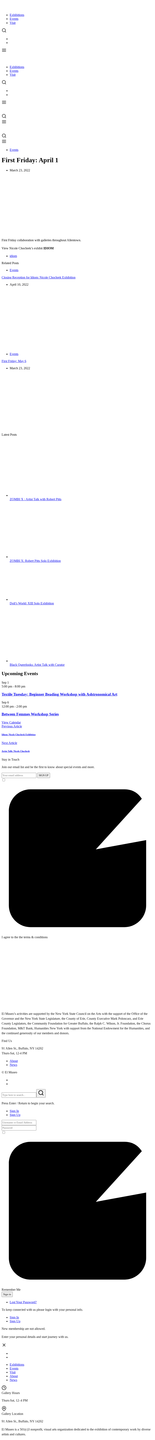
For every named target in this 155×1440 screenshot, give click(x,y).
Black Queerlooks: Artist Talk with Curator (37, 664)
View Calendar (11, 722)
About (14, 1061)
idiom (13, 256)
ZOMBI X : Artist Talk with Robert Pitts (35, 499)
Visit (13, 23)
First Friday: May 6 (14, 361)
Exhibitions (17, 15)
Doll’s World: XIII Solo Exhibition (32, 603)
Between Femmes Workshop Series (30, 714)
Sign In (14, 1111)
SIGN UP (43, 775)
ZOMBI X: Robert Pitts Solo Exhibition (35, 561)
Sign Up (15, 1115)
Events (14, 18)
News (13, 1064)
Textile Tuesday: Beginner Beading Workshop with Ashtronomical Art (59, 694)
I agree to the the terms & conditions (25, 937)
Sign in (7, 1294)
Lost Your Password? (23, 1302)
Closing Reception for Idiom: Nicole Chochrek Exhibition (38, 277)
